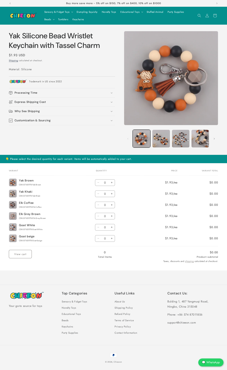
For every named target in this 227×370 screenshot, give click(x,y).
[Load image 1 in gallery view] (141, 138)
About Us (120, 301)
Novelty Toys (69, 308)
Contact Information (126, 333)
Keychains (67, 326)
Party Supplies (70, 333)
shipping (189, 261)
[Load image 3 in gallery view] (181, 138)
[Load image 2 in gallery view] (161, 138)
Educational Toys (71, 314)
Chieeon (118, 361)
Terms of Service (124, 320)
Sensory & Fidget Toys (74, 301)
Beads (65, 320)
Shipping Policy (124, 308)
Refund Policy (122, 314)
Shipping (13, 60)
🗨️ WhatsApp (211, 362)
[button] (58, 12)
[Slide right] (214, 139)
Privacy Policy (123, 326)
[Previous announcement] (10, 3)
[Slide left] (128, 139)
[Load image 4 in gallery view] (200, 138)
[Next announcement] (217, 3)
